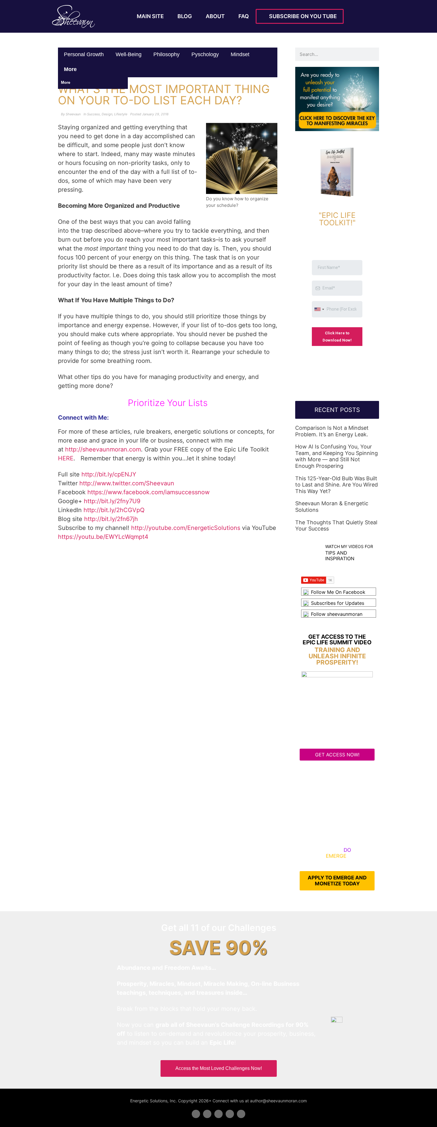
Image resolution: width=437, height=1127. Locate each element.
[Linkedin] (218, 1114)
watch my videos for (349, 546)
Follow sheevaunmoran (336, 614)
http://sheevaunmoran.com (103, 449)
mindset (240, 54)
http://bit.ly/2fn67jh (111, 518)
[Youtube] (230, 1114)
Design (107, 114)
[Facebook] (196, 1114)
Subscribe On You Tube (302, 16)
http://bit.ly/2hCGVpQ (114, 510)
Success (93, 114)
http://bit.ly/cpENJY (108, 474)
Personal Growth (84, 54)
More (71, 69)
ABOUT (215, 16)
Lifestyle (120, 114)
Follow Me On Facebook (338, 592)
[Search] (372, 54)
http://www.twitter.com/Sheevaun (126, 483)
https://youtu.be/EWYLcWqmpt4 (103, 536)
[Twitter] (207, 1114)
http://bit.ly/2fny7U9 (112, 501)
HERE (65, 458)
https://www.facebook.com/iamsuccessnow (148, 492)
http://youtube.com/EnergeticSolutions (185, 527)
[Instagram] (241, 1114)
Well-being (129, 54)
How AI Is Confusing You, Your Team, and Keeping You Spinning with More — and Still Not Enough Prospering (336, 456)
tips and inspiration (339, 555)
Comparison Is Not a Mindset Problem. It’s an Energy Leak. (332, 431)
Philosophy (166, 54)
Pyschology (205, 54)
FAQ (243, 16)
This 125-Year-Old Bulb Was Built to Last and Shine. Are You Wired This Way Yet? (336, 484)
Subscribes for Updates (337, 603)
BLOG (184, 16)
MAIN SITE (150, 16)
